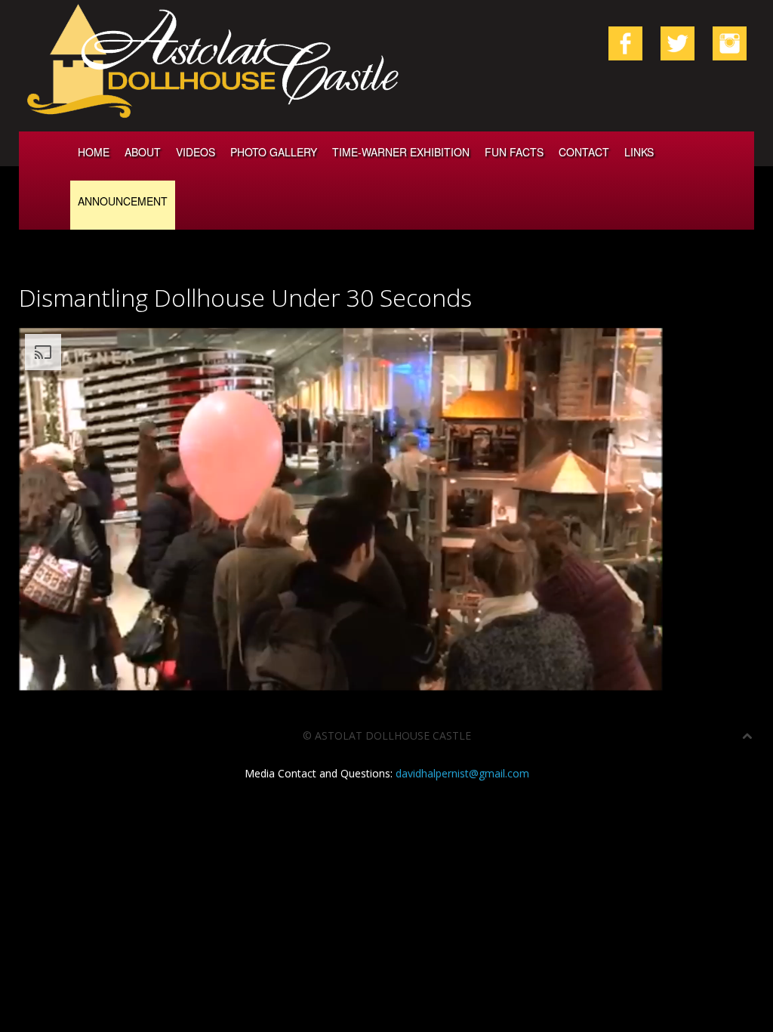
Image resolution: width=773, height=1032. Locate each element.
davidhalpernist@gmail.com (462, 773)
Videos (195, 151)
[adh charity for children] (729, 42)
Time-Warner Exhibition (401, 151)
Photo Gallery (273, 151)
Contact (584, 151)
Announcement (123, 201)
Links (639, 151)
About (143, 151)
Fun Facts (514, 151)
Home (93, 151)
